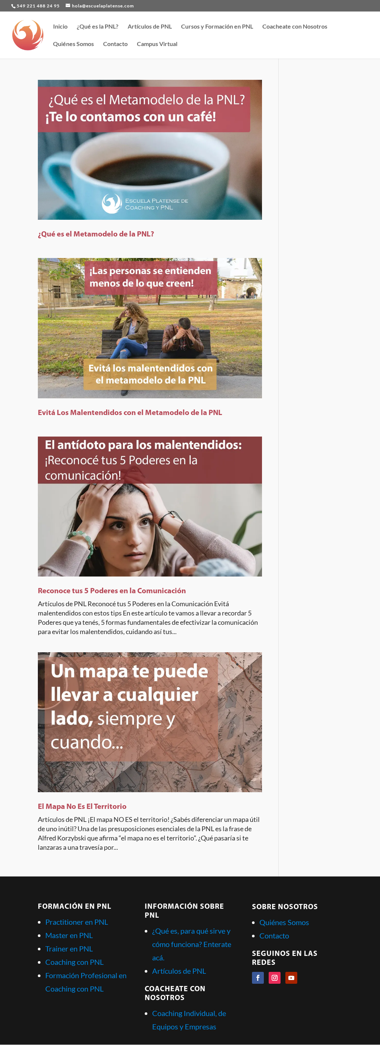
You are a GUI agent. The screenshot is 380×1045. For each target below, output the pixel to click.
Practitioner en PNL (76, 921)
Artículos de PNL (150, 27)
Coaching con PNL (74, 961)
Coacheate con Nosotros (294, 27)
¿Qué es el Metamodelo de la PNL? (96, 234)
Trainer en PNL (69, 948)
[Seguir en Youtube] (291, 978)
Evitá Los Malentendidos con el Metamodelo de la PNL (130, 413)
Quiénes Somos (73, 44)
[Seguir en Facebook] (258, 978)
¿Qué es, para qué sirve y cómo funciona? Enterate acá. (191, 944)
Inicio (60, 27)
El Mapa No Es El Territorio (82, 807)
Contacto (115, 44)
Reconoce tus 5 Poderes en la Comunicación (112, 591)
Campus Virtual (157, 44)
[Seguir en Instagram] (275, 978)
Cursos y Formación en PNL (217, 27)
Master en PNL (69, 935)
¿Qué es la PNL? (97, 27)
